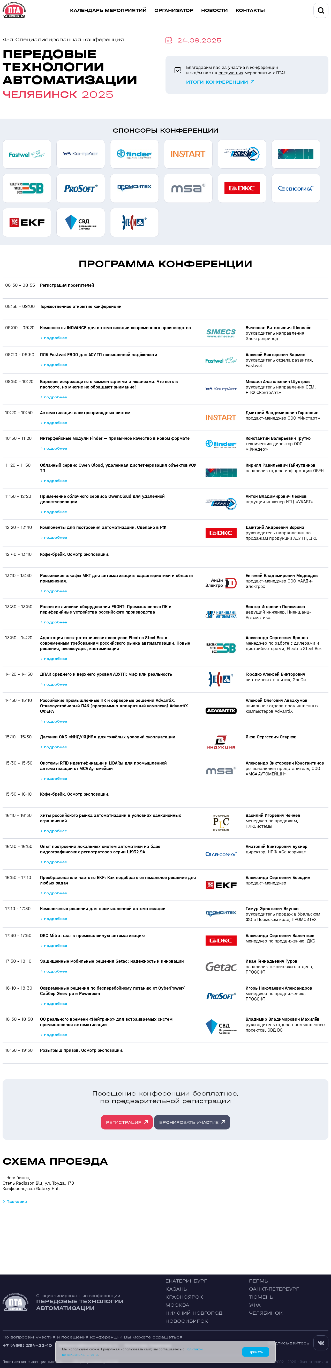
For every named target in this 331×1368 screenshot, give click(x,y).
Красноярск (184, 1297)
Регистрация (123, 1122)
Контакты (250, 10)
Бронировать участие (189, 1122)
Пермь (258, 1281)
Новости (214, 10)
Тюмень (261, 1297)
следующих (231, 73)
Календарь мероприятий (108, 10)
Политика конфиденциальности (32, 1361)
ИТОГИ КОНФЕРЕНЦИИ (217, 82)
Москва (177, 1305)
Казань (176, 1289)
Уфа (255, 1305)
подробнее (55, 338)
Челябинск (266, 1313)
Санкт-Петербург (274, 1289)
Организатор (173, 10)
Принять (256, 1352)
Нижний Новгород (194, 1313)
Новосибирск (187, 1321)
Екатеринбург (186, 1281)
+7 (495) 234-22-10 (27, 1345)
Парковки (16, 1201)
